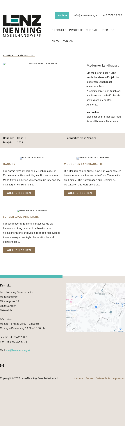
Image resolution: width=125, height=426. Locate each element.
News (56, 41)
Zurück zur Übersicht (19, 55)
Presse (89, 378)
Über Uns (107, 30)
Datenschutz (103, 378)
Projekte (76, 30)
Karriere (62, 15)
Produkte (59, 30)
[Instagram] (2, 366)
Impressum (118, 378)
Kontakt (69, 41)
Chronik (92, 30)
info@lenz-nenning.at (86, 15)
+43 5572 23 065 (112, 15)
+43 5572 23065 (18, 337)
